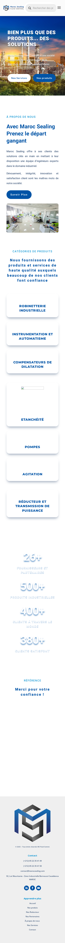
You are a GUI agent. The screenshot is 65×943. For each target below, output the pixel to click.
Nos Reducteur (32, 912)
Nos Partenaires (32, 916)
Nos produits (44, 77)
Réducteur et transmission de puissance (32, 506)
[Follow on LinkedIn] (26, 888)
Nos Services (19, 77)
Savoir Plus (19, 194)
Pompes (32, 447)
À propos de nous (32, 921)
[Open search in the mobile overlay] (41, 8)
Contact (32, 929)
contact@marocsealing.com (33, 871)
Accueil (32, 903)
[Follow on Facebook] (32, 888)
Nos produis (32, 907)
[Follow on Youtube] (38, 888)
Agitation (32, 474)
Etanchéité (32, 419)
